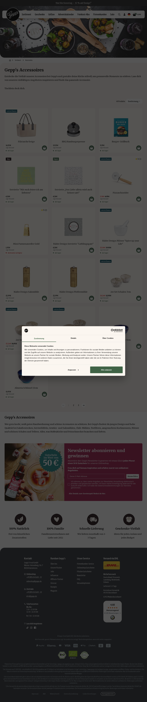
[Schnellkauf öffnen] (44, 147)
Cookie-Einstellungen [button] (89, 694)
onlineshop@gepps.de (34, 581)
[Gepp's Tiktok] (27, 628)
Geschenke (40, 14)
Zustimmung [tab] (39, 338)
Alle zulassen (106, 370)
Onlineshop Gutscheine (85, 567)
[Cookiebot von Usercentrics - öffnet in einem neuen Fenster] (113, 330)
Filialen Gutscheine (84, 571)
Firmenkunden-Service (85, 564)
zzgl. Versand (10, 148)
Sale (112, 14)
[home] (10, 60)
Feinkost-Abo (83, 14)
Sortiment (26, 14)
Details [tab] (73, 338)
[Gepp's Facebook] (35, 628)
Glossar (54, 583)
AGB (44, 694)
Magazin (54, 591)
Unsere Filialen (56, 567)
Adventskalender (66, 14)
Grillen (51, 14)
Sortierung (133, 101)
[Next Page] (84, 405)
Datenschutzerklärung (71, 694)
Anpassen (72, 370)
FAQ (78, 579)
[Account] (124, 14)
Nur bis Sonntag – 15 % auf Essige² (73, 3)
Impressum (35, 694)
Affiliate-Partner (57, 579)
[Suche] (119, 14)
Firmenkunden (100, 14)
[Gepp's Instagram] (31, 628)
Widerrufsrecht (54, 694)
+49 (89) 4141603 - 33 (34, 577)
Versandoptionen (83, 583)
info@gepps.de (31, 596)
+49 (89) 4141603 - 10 (34, 592)
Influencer (54, 575)
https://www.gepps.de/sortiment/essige (95, 669)
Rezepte (54, 587)
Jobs (52, 571)
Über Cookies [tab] (107, 338)
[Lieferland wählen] (129, 14)
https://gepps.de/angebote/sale (63, 664)
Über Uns (54, 564)
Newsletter (81, 575)
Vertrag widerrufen (108, 694)
